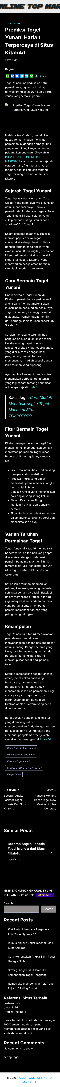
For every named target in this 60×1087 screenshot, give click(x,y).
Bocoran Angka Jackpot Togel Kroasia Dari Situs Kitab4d (15, 799)
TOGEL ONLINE (12, 23)
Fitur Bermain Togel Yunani (21, 754)
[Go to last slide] (9, 853)
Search (8, 903)
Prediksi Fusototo (15, 1011)
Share (42, 76)
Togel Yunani (14, 774)
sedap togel (11, 1057)
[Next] (51, 853)
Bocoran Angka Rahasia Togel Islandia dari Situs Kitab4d (26, 848)
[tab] (23, 870)
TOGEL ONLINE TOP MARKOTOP (24, 768)
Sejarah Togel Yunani (18, 761)
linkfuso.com (12, 1003)
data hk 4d (11, 1007)
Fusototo (27, 1020)
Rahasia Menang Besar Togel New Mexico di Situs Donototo (45, 799)
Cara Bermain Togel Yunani (21, 748)
